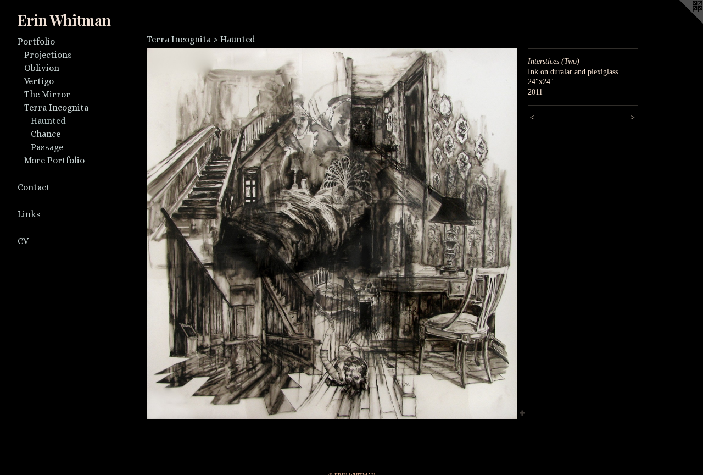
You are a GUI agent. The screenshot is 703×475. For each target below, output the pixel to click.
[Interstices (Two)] (332, 233)
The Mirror (47, 94)
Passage (47, 147)
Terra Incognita (56, 107)
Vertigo (39, 81)
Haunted (48, 120)
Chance (45, 134)
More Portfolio (54, 160)
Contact (34, 187)
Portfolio (36, 41)
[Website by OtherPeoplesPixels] (681, 22)
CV (23, 241)
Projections (48, 54)
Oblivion (41, 68)
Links (29, 214)
